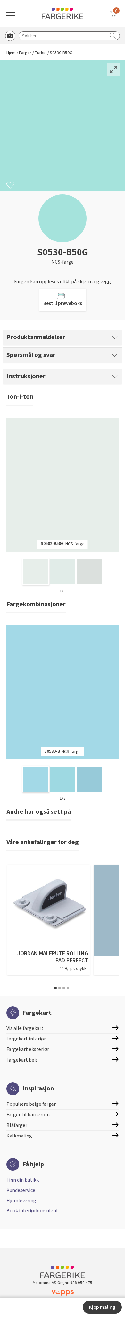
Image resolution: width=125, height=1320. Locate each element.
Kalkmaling (19, 1135)
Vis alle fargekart (25, 1028)
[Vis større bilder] (113, 69)
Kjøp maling (102, 1307)
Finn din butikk (22, 1180)
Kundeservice (20, 1190)
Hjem (11, 53)
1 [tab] (55, 988)
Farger (25, 53)
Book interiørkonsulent (32, 1210)
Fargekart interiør (26, 1038)
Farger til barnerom (28, 1114)
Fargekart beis (22, 1059)
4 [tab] (68, 988)
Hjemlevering (21, 1200)
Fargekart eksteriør (27, 1049)
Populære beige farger (31, 1104)
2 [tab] (59, 988)
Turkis (40, 53)
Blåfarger (16, 1125)
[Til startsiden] (62, 13)
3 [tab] (64, 988)
